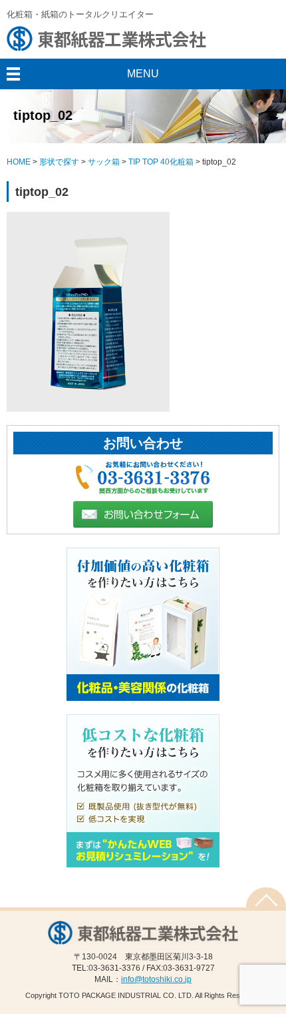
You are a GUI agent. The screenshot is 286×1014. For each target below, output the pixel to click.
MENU (143, 73)
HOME (19, 162)
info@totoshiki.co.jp (156, 979)
